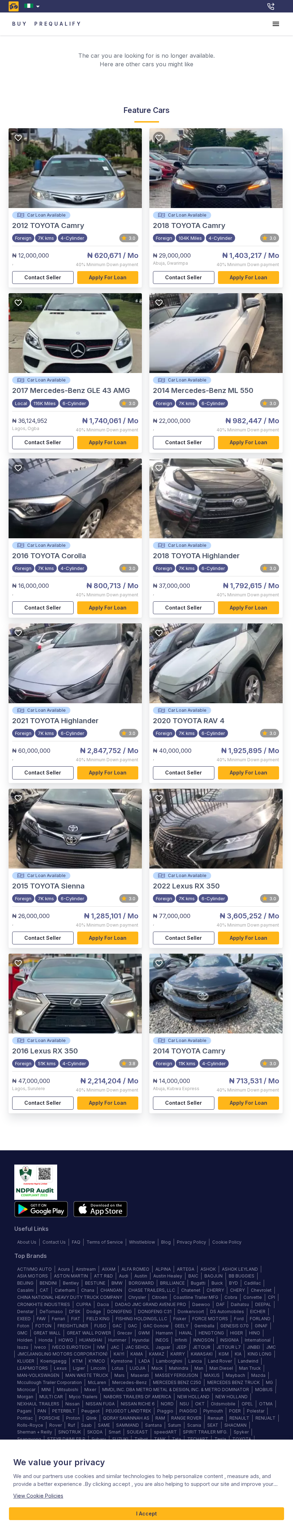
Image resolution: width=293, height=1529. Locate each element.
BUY (20, 24)
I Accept (146, 1513)
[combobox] (33, 6)
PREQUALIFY (58, 24)
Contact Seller (42, 277)
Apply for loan (107, 277)
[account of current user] (275, 23)
